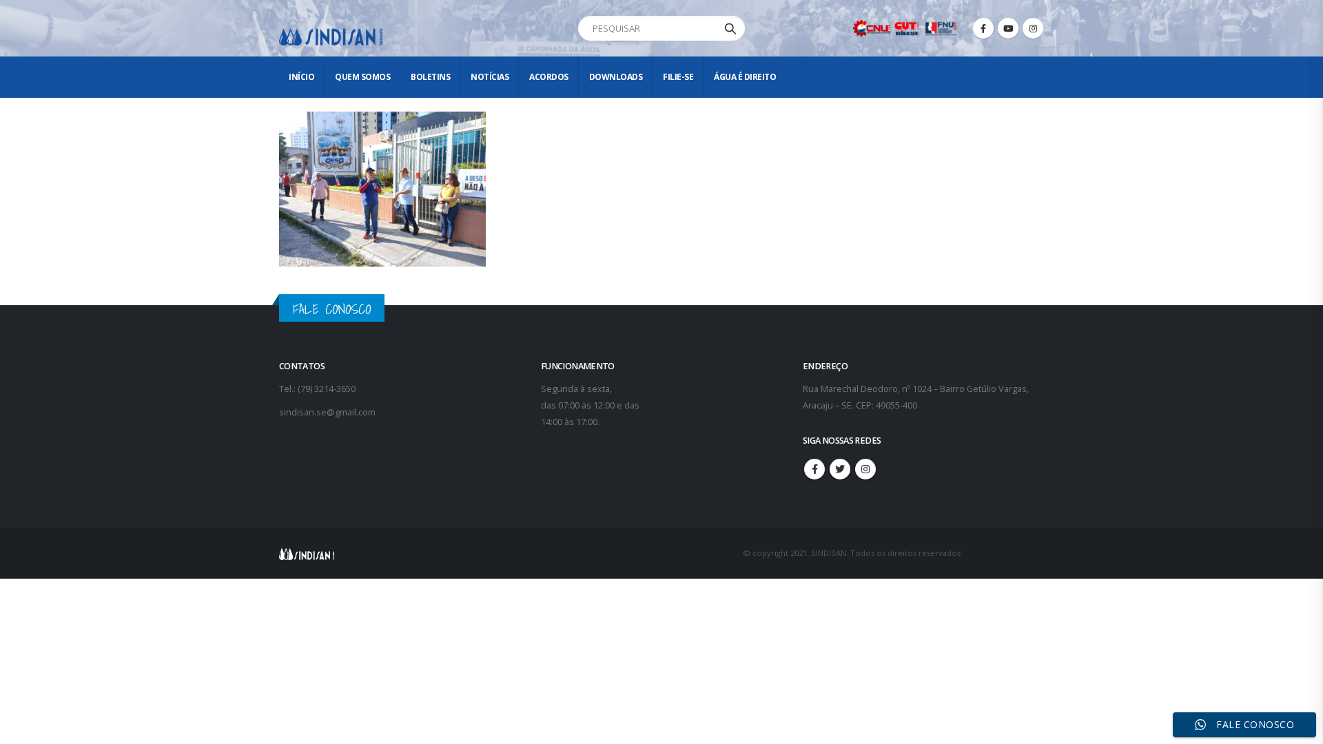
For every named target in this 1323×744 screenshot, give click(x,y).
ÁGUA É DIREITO (745, 77)
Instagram (865, 469)
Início (301, 77)
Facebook (814, 469)
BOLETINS (430, 77)
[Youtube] (1008, 28)
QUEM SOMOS (362, 77)
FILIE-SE (678, 77)
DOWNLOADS (616, 77)
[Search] (730, 28)
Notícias (490, 77)
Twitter (840, 469)
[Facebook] (983, 28)
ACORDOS (548, 77)
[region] (1143, 635)
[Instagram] (1033, 28)
